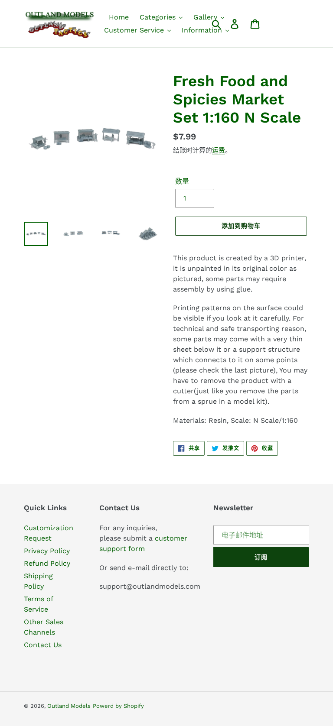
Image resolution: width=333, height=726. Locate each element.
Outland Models (69, 706)
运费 (218, 150)
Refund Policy (47, 563)
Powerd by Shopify (118, 706)
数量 (182, 181)
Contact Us (43, 645)
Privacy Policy (47, 551)
